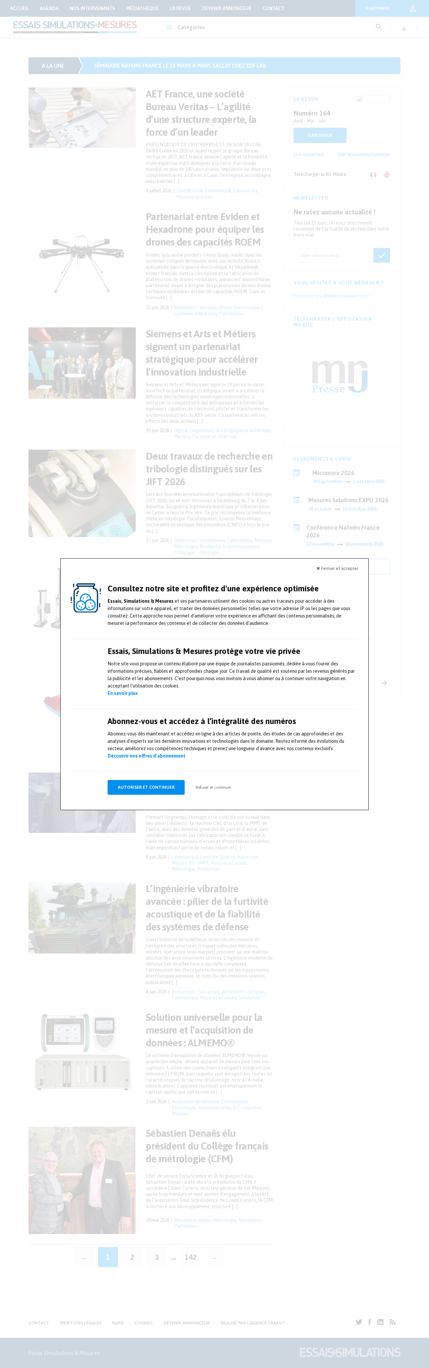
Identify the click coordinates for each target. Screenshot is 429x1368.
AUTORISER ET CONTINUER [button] (146, 787)
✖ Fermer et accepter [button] (337, 568)
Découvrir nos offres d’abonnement (146, 756)
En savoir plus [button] (123, 693)
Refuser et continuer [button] (213, 787)
